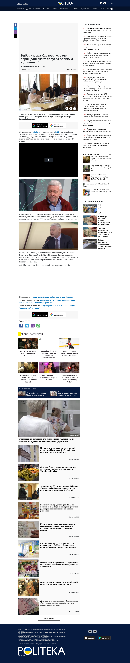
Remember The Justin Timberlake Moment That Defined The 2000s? (99, 177)
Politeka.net (36, 132)
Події (95, 9)
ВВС (57, 132)
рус (25, 3)
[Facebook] (15, 25)
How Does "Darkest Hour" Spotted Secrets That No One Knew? (101, 159)
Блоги (55, 9)
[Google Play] (104, 638)
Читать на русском (72, 69)
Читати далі (49, 618)
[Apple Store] (89, 638)
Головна (20, 9)
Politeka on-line (65, 9)
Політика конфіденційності (26, 643)
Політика (46, 9)
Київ (76, 9)
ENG (102, 9)
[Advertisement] (49, 38)
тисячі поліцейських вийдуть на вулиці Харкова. (52, 297)
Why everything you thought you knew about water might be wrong (101, 168)
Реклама (46, 643)
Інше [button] (109, 9)
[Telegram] (104, 3)
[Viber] (15, 32)
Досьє (28, 9)
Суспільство (85, 9)
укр (19, 3)
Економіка (37, 9)
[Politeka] (65, 3)
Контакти (53, 643)
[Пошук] (112, 3)
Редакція (39, 643)
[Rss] (101, 3)
